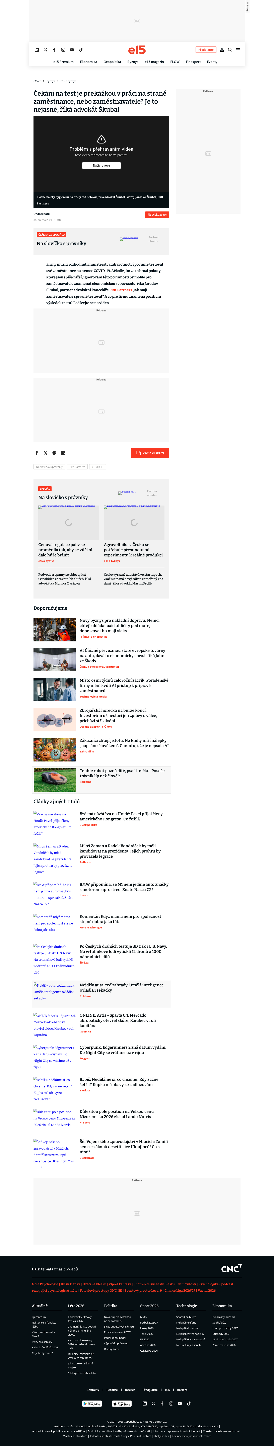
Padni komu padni (115, 1338)
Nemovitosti (186, 1284)
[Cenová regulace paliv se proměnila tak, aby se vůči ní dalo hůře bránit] (68, 523)
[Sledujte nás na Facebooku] (54, 50)
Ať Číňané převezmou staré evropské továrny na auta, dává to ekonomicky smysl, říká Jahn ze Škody (122, 655)
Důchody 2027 (220, 1334)
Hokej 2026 (146, 1328)
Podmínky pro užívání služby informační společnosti (119, 1431)
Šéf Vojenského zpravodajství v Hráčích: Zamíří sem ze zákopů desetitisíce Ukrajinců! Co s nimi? (124, 1146)
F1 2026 (144, 1339)
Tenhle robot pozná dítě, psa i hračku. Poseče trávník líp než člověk (122, 773)
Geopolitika (112, 62)
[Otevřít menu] (238, 50)
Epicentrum (39, 1317)
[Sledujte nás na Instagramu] (63, 50)
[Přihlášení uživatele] (222, 50)
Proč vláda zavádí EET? (117, 1332)
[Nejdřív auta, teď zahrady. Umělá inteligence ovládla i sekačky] (55, 994)
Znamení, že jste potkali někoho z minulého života (82, 1330)
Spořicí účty (219, 1322)
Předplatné (150, 1390)
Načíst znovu (101, 165)
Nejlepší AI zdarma (187, 1328)
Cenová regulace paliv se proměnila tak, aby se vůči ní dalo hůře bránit (65, 549)
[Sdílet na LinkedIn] (63, 453)
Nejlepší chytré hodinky (190, 1334)
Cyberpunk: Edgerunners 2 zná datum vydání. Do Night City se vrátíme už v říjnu (123, 1050)
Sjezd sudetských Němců (119, 1326)
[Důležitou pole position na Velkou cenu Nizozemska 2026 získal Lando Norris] (54, 1121)
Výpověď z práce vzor (117, 1343)
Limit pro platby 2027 (225, 1328)
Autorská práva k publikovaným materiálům (58, 1431)
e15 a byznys (68, 81)
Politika (110, 1306)
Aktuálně (40, 1306)
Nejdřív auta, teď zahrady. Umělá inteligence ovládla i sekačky (122, 988)
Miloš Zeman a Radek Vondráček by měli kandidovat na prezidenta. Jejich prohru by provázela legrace (120, 851)
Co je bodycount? (42, 1353)
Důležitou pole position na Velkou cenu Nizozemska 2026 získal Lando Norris (117, 1114)
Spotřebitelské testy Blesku (154, 1284)
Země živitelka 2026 (223, 1345)
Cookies (207, 1431)
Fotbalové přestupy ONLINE (101, 1290)
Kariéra (182, 1390)
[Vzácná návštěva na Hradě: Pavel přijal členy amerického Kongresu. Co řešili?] (54, 824)
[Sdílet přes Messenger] (54, 453)
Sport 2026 (149, 1306)
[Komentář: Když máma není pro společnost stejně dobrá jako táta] (54, 925)
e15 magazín (154, 62)
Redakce (112, 1390)
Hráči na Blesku (94, 1284)
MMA (143, 1317)
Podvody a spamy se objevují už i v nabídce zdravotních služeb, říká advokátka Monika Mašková (64, 579)
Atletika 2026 (147, 1345)
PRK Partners (120, 290)
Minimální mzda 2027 (225, 1339)
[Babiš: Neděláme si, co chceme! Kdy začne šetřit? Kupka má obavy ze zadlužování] (54, 1089)
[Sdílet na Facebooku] (36, 453)
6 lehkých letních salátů (82, 1373)
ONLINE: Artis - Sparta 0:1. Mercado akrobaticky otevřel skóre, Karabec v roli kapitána (118, 1020)
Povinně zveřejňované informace (191, 1436)
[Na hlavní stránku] (137, 49)
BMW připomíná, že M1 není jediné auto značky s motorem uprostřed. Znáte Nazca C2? (124, 887)
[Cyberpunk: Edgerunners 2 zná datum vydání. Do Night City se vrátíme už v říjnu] (54, 1057)
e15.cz (37, 81)
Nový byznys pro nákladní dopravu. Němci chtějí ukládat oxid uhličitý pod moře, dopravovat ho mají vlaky (119, 625)
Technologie (186, 1306)
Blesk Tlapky (70, 1284)
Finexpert (193, 62)
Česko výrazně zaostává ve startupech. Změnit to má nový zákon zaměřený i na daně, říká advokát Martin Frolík (133, 579)
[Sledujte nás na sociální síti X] (45, 50)
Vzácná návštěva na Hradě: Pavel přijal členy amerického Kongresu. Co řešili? (121, 816)
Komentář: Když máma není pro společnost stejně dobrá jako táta (120, 919)
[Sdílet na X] (45, 453)
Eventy (212, 62)
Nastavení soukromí (227, 1431)
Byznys (132, 62)
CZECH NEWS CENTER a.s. (151, 1421)
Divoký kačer (111, 1349)
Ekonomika (88, 62)
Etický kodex (161, 1436)
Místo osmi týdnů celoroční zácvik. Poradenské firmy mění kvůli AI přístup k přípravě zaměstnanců (124, 685)
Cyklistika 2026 (149, 1350)
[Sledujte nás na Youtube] (72, 50)
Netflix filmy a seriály (188, 1345)
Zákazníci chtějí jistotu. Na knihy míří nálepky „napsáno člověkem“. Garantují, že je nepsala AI (124, 743)
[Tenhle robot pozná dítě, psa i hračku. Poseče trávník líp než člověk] (55, 780)
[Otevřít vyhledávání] (230, 50)
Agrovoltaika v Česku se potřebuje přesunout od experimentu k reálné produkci (133, 549)
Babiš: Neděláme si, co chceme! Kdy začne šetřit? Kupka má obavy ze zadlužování (119, 1082)
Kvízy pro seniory (42, 1342)
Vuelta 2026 (207, 1290)
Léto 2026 (76, 1306)
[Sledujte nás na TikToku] (81, 50)
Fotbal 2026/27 (149, 1322)
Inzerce (130, 1390)
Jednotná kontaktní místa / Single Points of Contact (120, 1436)
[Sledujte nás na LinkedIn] (36, 50)
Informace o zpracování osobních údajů (176, 1431)
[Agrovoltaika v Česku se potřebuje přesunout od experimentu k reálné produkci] (134, 523)
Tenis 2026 (146, 1334)
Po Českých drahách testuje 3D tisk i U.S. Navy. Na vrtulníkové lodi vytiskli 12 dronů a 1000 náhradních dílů (123, 951)
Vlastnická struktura (75, 1436)
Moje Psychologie (45, 1284)
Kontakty (93, 1390)
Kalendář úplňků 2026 (45, 1347)
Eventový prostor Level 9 (143, 1290)
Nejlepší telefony (186, 1322)
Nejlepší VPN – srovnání (190, 1339)
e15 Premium (63, 62)
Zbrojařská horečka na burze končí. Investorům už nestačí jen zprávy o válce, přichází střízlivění (118, 715)
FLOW (175, 62)
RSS (167, 1390)
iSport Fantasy (120, 1284)
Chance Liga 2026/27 (179, 1290)
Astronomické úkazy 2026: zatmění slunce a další (81, 1344)
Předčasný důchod (223, 1317)
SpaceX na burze (186, 1317)
